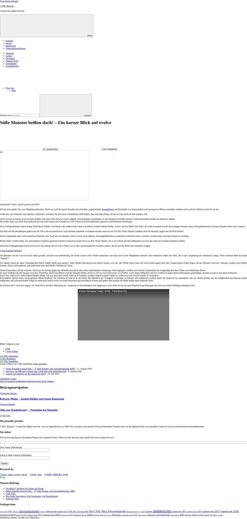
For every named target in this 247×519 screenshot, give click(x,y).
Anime (42, 512)
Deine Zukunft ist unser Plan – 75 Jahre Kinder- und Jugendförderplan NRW (40, 369)
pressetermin (163, 514)
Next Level (107, 515)
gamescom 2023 (34, 515)
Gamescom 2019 (7, 515)
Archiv (9, 43)
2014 (1, 512)
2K (1, 381)
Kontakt (9, 41)
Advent (15, 512)
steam (194, 515)
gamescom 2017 (211, 511)
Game (143, 512)
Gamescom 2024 (51, 514)
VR (211, 515)
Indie (90, 514)
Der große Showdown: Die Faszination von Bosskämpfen (32, 496)
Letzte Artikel (12, 351)
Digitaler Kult (12, 61)
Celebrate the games (54, 511)
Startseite (10, 53)
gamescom (13, 381)
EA (139, 512)
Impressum (11, 46)
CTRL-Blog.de (7, 6)
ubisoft (206, 515)
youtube (220, 515)
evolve (4, 258)
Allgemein (4, 379)
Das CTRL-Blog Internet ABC (76, 512)
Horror (84, 515)
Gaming (77, 515)
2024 (5, 512)
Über (8, 349)
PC (136, 515)
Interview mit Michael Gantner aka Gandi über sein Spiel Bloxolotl (36, 371)
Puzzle (172, 515)
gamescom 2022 (21, 515)
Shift (13, 90)
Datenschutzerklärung (15, 48)
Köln (101, 515)
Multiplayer (23, 381)
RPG (182, 515)
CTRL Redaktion (109, 149)
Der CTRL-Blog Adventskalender (107, 511)
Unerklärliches (12, 66)
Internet (96, 515)
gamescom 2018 (230, 511)
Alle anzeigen (40, 364)
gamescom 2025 (67, 515)
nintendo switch (128, 515)
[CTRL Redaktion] (9, 356)
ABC (10, 511)
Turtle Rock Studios (45, 381)
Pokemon (152, 515)
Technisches (11, 63)
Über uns (10, 88)
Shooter (32, 381)
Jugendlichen (108, 209)
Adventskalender (29, 511)
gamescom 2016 (194, 511)
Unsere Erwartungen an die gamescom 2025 (26, 374)
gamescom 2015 (179, 511)
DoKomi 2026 (12, 499)
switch (200, 515)
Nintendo (116, 515)
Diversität (10, 58)
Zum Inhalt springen (9, 1)
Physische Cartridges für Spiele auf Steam (24, 488)
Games (9, 56)
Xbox (215, 515)
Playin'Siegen (142, 515)
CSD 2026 (10, 493)
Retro (177, 515)
